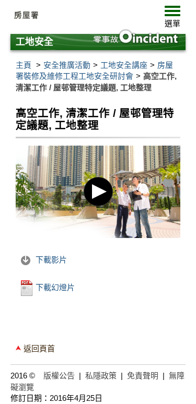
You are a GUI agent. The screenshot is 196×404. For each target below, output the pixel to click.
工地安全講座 (123, 65)
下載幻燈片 (54, 287)
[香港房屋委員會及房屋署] (88, 15)
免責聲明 (142, 375)
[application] (98, 192)
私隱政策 (101, 375)
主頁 (23, 65)
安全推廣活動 (66, 65)
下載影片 (50, 259)
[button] (172, 18)
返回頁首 (39, 348)
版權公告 (59, 375)
